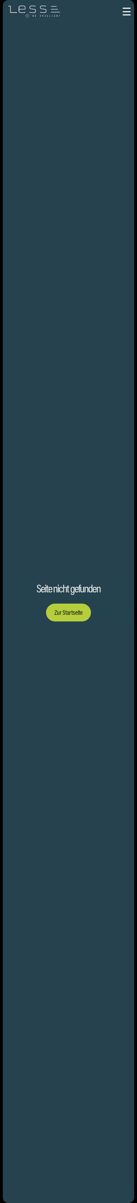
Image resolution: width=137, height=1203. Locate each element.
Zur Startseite (68, 612)
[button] (126, 11)
